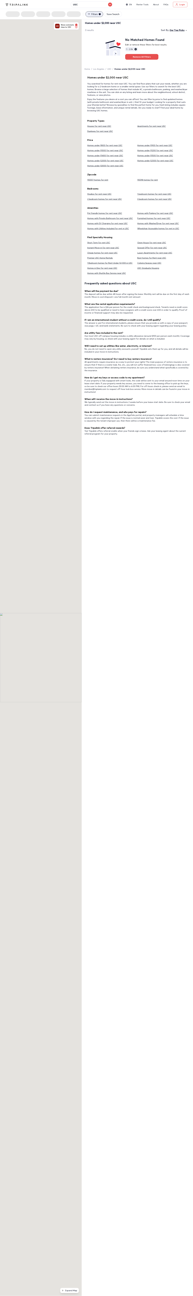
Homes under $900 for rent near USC (154, 145)
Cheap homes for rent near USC (102, 253)
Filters (95, 14)
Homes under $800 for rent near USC (104, 145)
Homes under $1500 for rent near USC (155, 155)
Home (87, 69)
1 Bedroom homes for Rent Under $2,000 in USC (110, 263)
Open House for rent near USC (151, 242)
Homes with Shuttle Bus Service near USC (106, 273)
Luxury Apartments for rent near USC (154, 253)
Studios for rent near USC (99, 194)
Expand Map (71, 1290)
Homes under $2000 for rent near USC (105, 160)
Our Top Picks (177, 30)
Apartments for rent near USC (151, 126)
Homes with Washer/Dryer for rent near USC (158, 223)
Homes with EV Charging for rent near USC (107, 223)
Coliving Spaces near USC (149, 263)
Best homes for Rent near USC (151, 258)
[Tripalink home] (17, 4)
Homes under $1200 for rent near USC (155, 150)
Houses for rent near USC (99, 126)
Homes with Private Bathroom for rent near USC (110, 218)
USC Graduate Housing (148, 268)
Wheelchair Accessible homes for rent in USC (158, 228)
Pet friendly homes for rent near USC (104, 213)
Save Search (113, 14)
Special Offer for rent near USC (152, 247)
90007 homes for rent (97, 180)
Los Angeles (98, 69)
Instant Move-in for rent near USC (103, 247)
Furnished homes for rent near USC (153, 218)
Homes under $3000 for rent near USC (105, 165)
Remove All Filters (142, 57)
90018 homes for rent (147, 180)
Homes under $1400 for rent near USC (105, 155)
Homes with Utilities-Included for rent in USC (108, 228)
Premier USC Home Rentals (100, 258)
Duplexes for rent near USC (100, 131)
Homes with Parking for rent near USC (155, 213)
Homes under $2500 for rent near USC (155, 160)
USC (109, 69)
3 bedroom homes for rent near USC (154, 199)
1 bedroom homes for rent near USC (154, 194)
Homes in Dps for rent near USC (102, 268)
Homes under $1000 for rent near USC (105, 150)
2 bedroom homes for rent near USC (104, 199)
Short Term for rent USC (98, 242)
